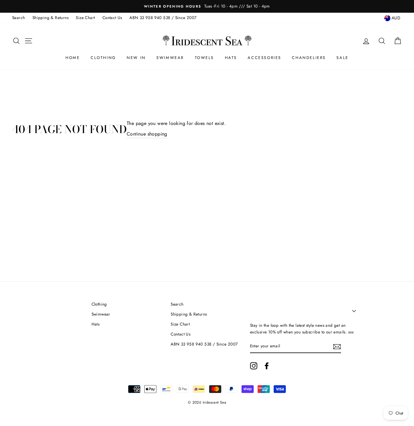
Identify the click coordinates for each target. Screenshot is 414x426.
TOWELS (204, 58)
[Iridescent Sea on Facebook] (266, 365)
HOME (72, 58)
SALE (342, 58)
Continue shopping (147, 133)
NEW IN (136, 58)
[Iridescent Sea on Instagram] (253, 365)
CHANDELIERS (309, 58)
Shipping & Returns (50, 18)
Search (18, 18)
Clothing (99, 304)
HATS (231, 58)
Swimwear (101, 314)
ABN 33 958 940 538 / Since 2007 (162, 18)
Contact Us (112, 18)
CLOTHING (103, 58)
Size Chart (85, 18)
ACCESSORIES (264, 58)
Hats (96, 324)
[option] (207, 6)
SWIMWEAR (170, 58)
